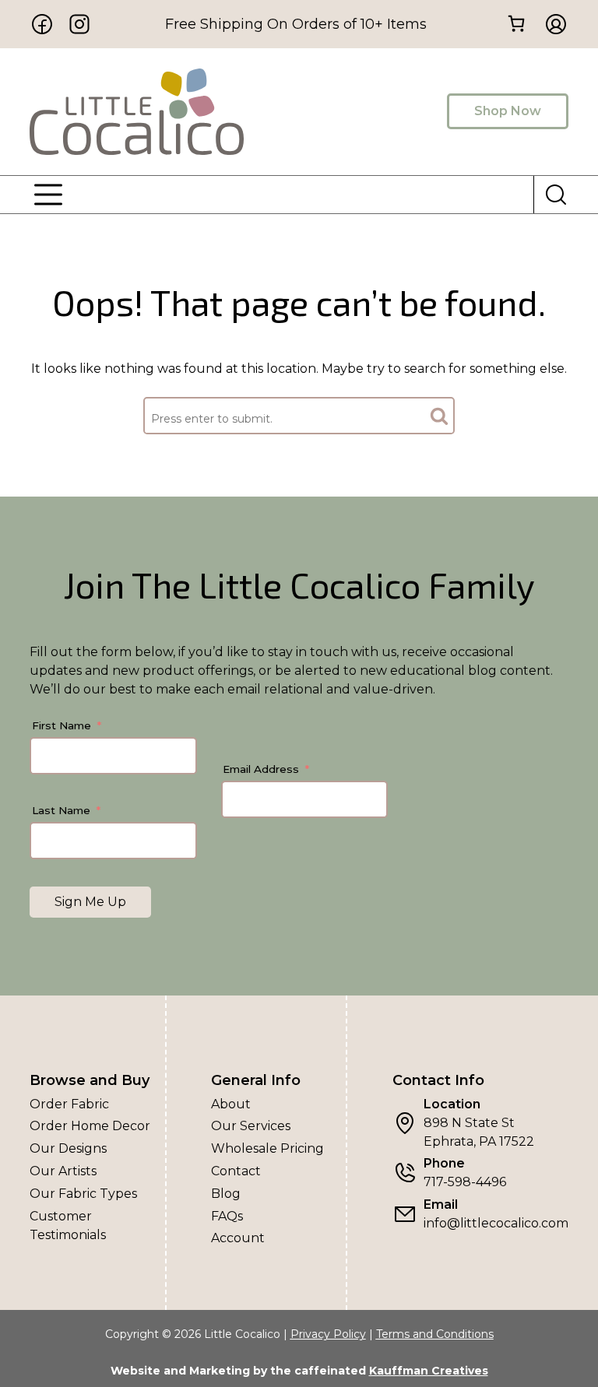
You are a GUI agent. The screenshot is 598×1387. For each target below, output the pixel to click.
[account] (551, 24)
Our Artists (63, 1171)
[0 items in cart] (516, 22)
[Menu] (48, 194)
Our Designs (68, 1148)
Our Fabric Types (83, 1193)
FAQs (227, 1216)
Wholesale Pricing (267, 1148)
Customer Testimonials (68, 1225)
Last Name (61, 810)
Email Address (261, 769)
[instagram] (79, 24)
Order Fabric (69, 1104)
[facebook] (42, 24)
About (231, 1104)
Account (238, 1238)
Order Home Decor (90, 1125)
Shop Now (507, 111)
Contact (236, 1171)
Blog (226, 1193)
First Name (61, 725)
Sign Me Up (90, 901)
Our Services (250, 1125)
